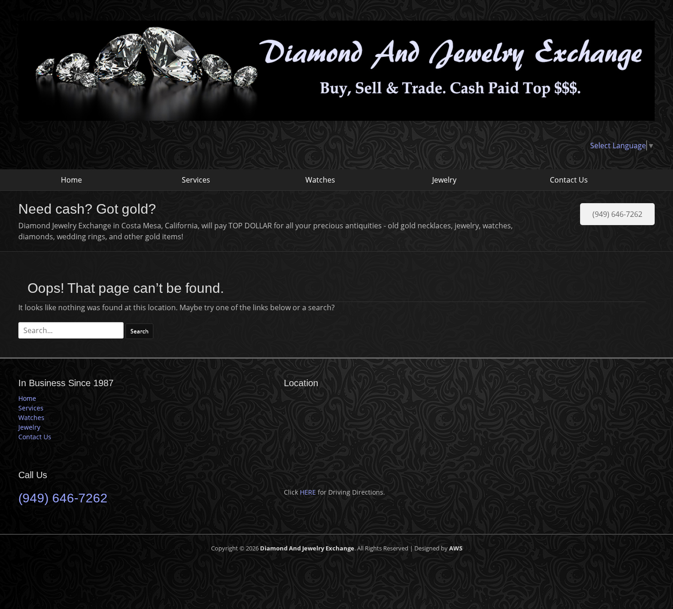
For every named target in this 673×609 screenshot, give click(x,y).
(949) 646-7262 (617, 214)
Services (196, 180)
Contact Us (569, 180)
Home (71, 180)
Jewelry (444, 180)
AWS (455, 548)
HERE (308, 492)
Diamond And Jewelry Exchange (307, 548)
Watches (320, 180)
